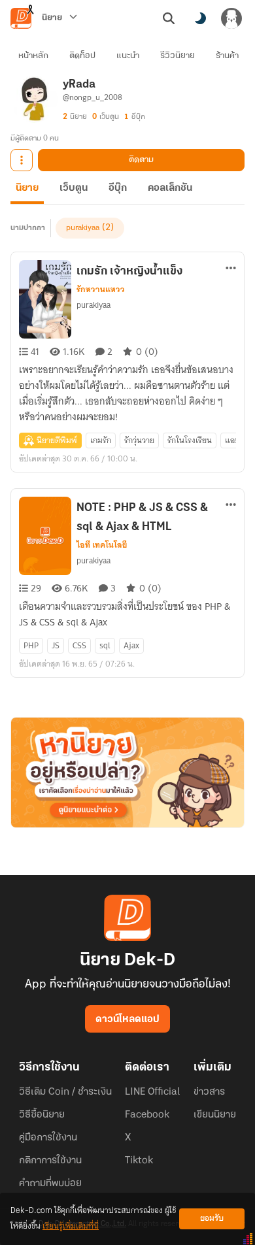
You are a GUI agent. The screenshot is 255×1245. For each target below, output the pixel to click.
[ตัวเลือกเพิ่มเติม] (21, 160)
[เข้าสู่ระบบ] (231, 18)
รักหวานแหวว (100, 289)
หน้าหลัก (33, 56)
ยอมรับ (212, 1218)
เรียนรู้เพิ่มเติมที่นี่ (70, 1226)
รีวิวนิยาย (177, 56)
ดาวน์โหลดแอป (127, 1019)
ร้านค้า (227, 56)
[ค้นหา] (169, 18)
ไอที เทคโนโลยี (101, 545)
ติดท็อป (82, 56)
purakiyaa (82, 228)
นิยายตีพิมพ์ (57, 440)
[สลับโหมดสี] (200, 18)
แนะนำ (127, 56)
